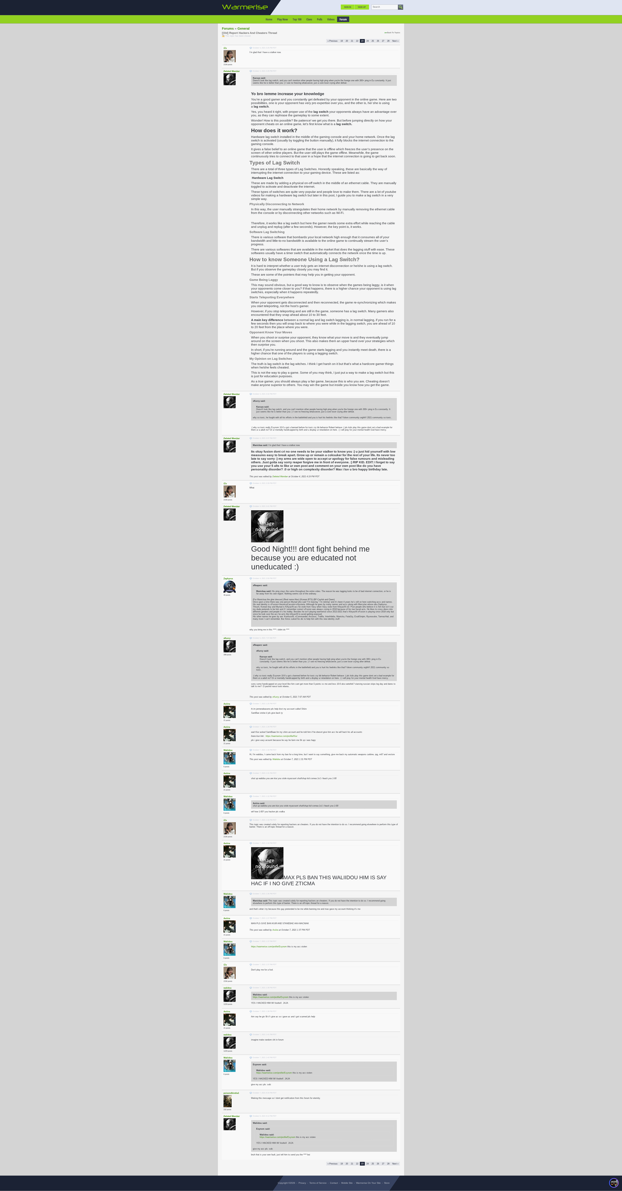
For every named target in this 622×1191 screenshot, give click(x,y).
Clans (309, 19)
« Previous (333, 41)
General (243, 28)
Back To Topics (393, 33)
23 (362, 41)
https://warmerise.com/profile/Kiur (281, 736)
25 (373, 41)
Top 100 (297, 19)
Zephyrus (228, 578)
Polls (319, 19)
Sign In (347, 7)
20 (347, 41)
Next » (395, 41)
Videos (331, 19)
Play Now (282, 19)
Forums (228, 28)
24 (367, 41)
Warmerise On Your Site (368, 1183)
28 (388, 41)
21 (352, 41)
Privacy (302, 1183)
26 (378, 41)
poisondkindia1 (231, 1093)
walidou (227, 988)
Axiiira (227, 704)
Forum (343, 19)
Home (269, 19)
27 (383, 41)
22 (357, 41)
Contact (334, 1183)
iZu (225, 48)
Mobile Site (347, 1183)
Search (376, 7)
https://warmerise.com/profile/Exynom (269, 946)
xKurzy (227, 638)
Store (387, 1183)
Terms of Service (318, 1183)
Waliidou (228, 750)
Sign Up (362, 7)
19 (341, 41)
